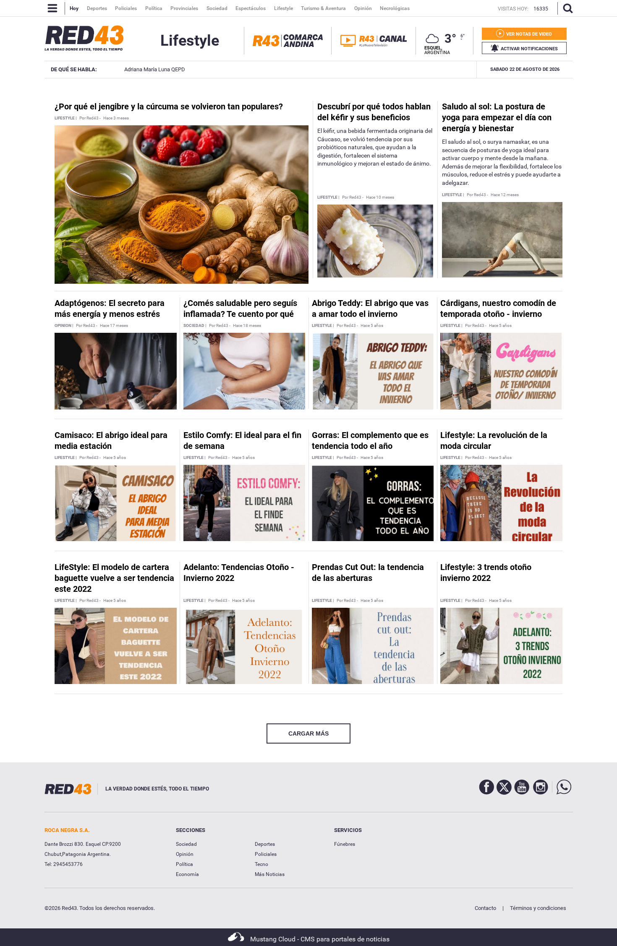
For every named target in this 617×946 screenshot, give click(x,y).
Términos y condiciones (538, 908)
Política (184, 864)
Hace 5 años (372, 326)
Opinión (184, 854)
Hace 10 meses (380, 197)
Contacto (485, 908)
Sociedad (186, 844)
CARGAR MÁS (308, 733)
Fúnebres (344, 844)
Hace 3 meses (116, 118)
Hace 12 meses (505, 195)
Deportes (265, 844)
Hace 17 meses (114, 326)
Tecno (261, 864)
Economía (187, 874)
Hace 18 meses (247, 326)
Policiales (266, 854)
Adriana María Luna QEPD (152, 69)
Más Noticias (270, 874)
